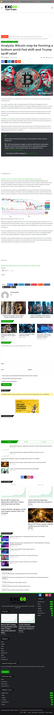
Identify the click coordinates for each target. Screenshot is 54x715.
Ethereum (24, 1)
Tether (43, 1)
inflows (43, 238)
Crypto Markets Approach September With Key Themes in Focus (27, 452)
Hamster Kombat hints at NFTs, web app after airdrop (24, 555)
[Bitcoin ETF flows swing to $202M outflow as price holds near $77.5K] (5, 464)
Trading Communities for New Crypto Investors (22, 549)
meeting (9, 119)
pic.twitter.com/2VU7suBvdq (14, 150)
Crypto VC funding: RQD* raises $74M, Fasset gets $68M (24, 468)
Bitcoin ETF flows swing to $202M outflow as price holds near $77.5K (24, 36)
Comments (43, 441)
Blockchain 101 (41, 613)
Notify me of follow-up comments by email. (12, 378)
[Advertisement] (27, 24)
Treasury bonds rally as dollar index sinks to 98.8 (26, 335)
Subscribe (5, 671)
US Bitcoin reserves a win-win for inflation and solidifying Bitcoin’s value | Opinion (21, 179)
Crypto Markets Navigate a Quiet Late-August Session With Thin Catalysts (20, 458)
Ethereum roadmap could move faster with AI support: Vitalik (8, 336)
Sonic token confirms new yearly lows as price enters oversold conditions (44, 336)
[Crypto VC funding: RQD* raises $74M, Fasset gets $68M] (5, 470)
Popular (26, 441)
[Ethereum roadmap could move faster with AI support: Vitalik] (9, 328)
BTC (24, 106)
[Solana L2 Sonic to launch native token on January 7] (5, 563)
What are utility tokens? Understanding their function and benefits (27, 536)
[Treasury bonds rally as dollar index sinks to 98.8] (27, 328)
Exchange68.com (24, 710)
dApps (39, 615)
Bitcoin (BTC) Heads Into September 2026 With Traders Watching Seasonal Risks (31, 446)
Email (2, 369)
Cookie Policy (4, 681)
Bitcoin (10, 38)
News (7, 38)
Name (2, 363)
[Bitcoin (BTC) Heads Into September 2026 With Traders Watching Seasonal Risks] (5, 448)
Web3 (2, 646)
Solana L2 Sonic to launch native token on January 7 (23, 561)
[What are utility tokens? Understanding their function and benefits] (5, 538)
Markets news (10, 41)
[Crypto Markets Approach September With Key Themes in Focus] (5, 454)
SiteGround (39, 710)
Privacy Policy (4, 683)
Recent (9, 441)
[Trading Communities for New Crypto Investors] (5, 551)
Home (3, 38)
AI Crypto (40, 610)
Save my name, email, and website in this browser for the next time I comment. (20, 375)
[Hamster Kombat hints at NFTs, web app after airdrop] (5, 557)
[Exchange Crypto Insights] (11, 7)
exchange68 (6, 57)
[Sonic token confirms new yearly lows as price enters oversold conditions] (45, 328)
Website (30, 369)
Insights (39, 608)
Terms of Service (5, 686)
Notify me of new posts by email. (9, 381)
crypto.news (21, 218)
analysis (6, 104)
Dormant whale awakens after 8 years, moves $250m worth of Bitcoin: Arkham (20, 265)
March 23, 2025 (31, 153)
